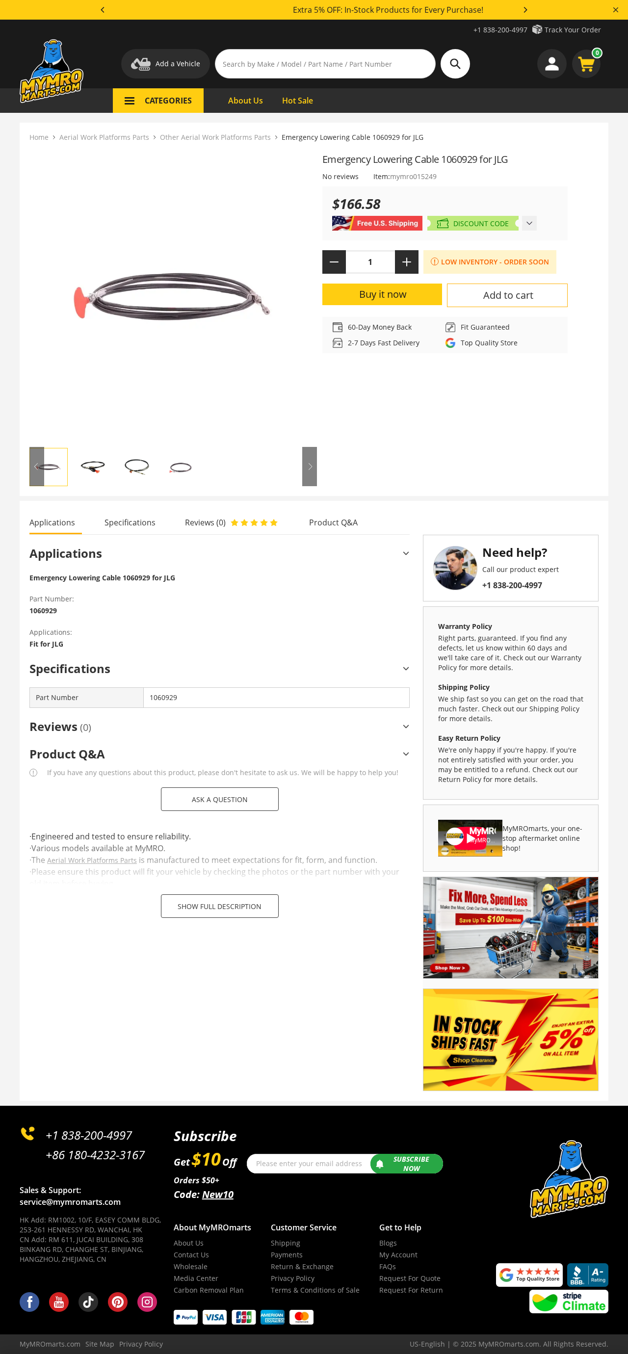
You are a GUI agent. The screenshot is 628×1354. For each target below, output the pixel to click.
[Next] (525, 10)
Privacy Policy (292, 1278)
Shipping (285, 1243)
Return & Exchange (302, 1266)
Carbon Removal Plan (209, 1290)
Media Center (196, 1278)
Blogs (388, 1243)
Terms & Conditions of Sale (315, 1290)
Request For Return (411, 1290)
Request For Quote (410, 1278)
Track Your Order (573, 29)
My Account (398, 1254)
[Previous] (103, 10)
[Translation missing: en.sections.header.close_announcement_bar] (616, 10)
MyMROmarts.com (50, 1344)
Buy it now (383, 294)
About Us (189, 1243)
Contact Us (191, 1254)
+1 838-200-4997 (500, 29)
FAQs (387, 1266)
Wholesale (191, 1266)
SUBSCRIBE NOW (411, 1163)
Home (39, 137)
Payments (287, 1254)
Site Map (99, 1344)
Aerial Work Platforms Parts (104, 137)
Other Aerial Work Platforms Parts (215, 137)
